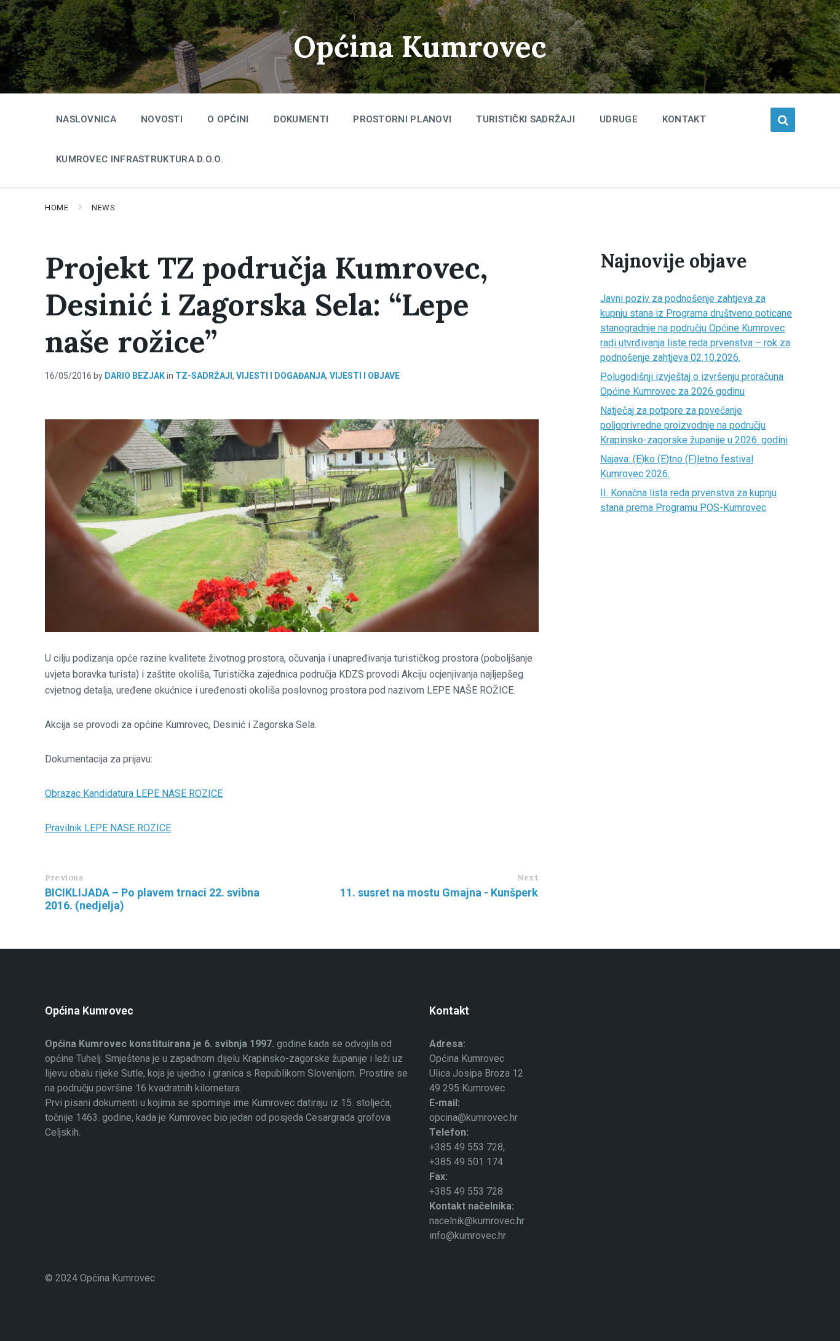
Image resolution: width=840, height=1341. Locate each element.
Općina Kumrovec (420, 46)
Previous (64, 877)
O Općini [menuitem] (227, 119)
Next (527, 877)
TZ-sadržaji (203, 376)
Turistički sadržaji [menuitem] (525, 119)
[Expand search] (783, 120)
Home (56, 207)
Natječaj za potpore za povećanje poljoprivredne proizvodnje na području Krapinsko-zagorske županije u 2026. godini (694, 425)
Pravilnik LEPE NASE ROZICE (108, 828)
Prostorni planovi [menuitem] (402, 119)
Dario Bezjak (135, 376)
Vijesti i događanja (281, 376)
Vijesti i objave (365, 376)
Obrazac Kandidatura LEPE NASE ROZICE (134, 793)
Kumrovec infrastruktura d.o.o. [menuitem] (139, 159)
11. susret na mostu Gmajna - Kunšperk (439, 892)
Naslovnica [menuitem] (86, 119)
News (103, 207)
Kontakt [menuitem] (684, 119)
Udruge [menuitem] (619, 119)
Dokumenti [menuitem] (301, 119)
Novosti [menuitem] (162, 119)
